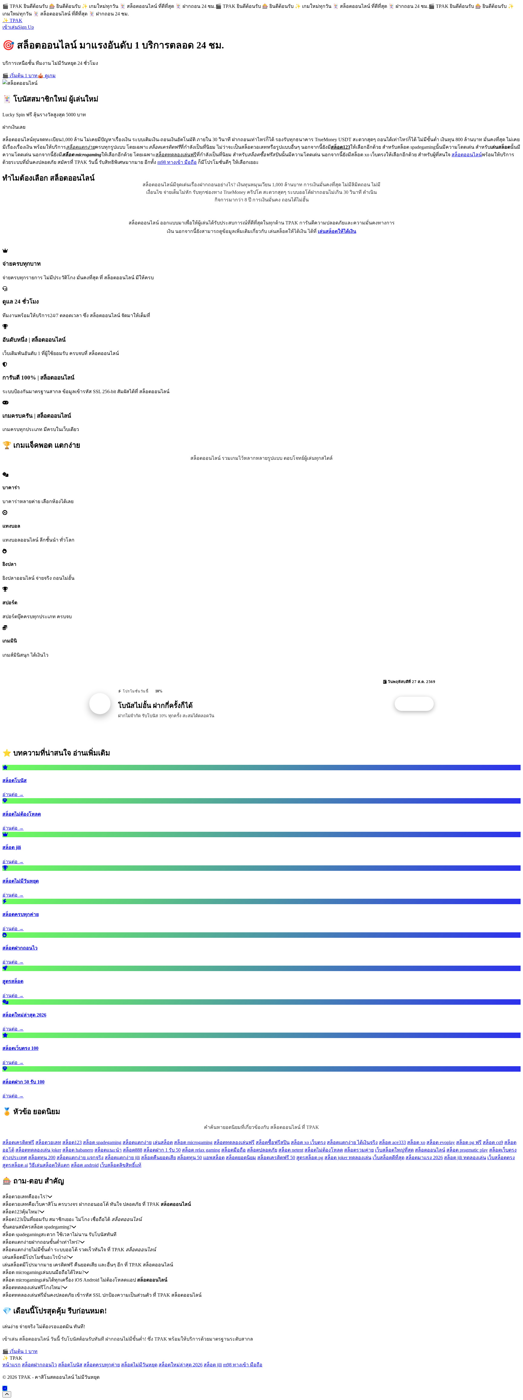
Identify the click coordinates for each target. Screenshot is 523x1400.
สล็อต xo (416, 1142)
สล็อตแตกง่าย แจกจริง (80, 1157)
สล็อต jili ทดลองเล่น (465, 1157)
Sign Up (26, 27)
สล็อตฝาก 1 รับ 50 (162, 1150)
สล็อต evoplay (440, 1142)
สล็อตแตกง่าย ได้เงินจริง (352, 1142)
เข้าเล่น (10, 27)
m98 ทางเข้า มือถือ (177, 162)
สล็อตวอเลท (48, 1142)
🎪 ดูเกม (47, 75)
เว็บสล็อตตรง (501, 1157)
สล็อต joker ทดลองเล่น (347, 1157)
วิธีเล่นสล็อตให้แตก (49, 1165)
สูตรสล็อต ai (15, 1165)
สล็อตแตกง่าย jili (122, 1157)
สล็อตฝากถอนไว (39, 1364)
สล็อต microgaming (193, 1142)
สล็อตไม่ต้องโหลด (323, 1150)
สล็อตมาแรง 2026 (424, 1157)
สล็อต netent (290, 1150)
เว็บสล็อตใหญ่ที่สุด (394, 1150)
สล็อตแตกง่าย (137, 1142)
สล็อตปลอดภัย (262, 1150)
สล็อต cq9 (493, 1142)
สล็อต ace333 (392, 1142)
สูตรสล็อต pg (309, 1157)
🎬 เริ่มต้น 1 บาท (20, 75)
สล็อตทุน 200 (41, 1157)
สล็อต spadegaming (102, 1142)
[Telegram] (4, 1388)
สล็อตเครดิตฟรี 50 (276, 1157)
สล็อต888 (132, 1150)
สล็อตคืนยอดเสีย (158, 1157)
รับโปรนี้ (417, 704)
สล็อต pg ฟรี (469, 1142)
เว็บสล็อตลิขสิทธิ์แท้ (120, 1165)
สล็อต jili (213, 1364)
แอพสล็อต (214, 1157)
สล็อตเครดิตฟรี (18, 1142)
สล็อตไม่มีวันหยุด (139, 1364)
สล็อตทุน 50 (189, 1157)
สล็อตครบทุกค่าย (102, 1364)
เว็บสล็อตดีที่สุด (388, 1157)
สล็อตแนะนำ (108, 1150)
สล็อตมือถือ (233, 1150)
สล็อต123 (72, 1142)
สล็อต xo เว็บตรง (308, 1142)
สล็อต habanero (77, 1150)
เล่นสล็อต (163, 1142)
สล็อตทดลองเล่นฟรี (234, 1142)
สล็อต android (85, 1165)
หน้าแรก (11, 1364)
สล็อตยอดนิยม (241, 1157)
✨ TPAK (12, 20)
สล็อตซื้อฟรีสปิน (273, 1142)
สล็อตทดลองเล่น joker (38, 1150)
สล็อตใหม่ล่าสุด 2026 (180, 1364)
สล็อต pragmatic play (467, 1150)
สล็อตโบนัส (70, 1364)
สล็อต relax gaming (201, 1150)
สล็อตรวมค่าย (359, 1150)
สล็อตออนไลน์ (467, 154)
